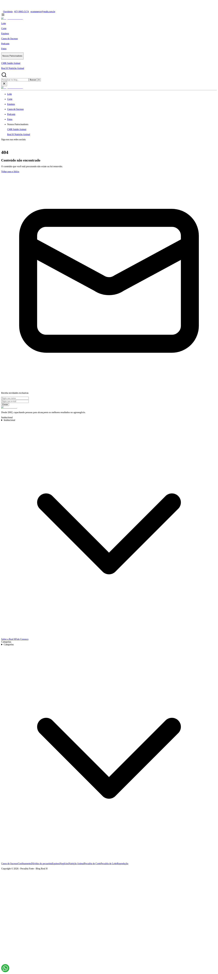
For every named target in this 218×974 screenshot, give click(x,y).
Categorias (9, 644)
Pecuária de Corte (92, 863)
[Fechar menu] (4, 83)
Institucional (9, 420)
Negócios (64, 863)
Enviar (5, 404)
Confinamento (24, 863)
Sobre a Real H (8, 639)
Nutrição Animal (76, 863)
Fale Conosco (22, 639)
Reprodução (122, 863)
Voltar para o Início (10, 171)
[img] (5, 968)
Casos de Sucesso (9, 863)
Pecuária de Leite (109, 863)
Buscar (33, 80)
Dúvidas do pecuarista (41, 863)
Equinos (56, 863)
